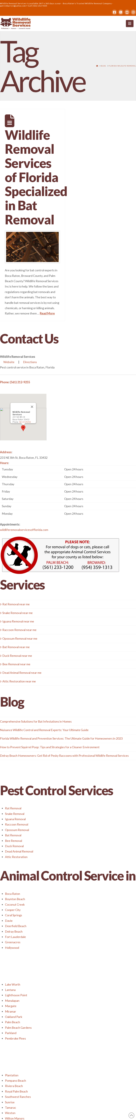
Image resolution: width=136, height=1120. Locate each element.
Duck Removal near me (17, 655)
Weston (10, 1113)
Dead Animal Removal (19, 851)
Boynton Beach (15, 899)
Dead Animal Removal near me (21, 672)
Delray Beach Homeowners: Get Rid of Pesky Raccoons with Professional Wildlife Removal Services (64, 755)
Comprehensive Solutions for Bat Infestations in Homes (36, 721)
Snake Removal (14, 814)
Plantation (11, 1075)
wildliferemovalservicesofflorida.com (24, 530)
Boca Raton (12, 893)
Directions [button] (30, 362)
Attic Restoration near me (19, 681)
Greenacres (12, 942)
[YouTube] (127, 12)
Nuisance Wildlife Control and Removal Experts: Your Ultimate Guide (44, 730)
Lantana (10, 990)
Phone (4, 382)
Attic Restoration (16, 857)
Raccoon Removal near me (19, 630)
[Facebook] (114, 12)
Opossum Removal (17, 830)
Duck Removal (14, 846)
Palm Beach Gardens (18, 1027)
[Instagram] (133, 12)
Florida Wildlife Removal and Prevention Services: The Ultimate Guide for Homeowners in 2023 (61, 738)
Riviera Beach (14, 1086)
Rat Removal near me (16, 604)
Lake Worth (12, 984)
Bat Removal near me (16, 647)
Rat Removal (13, 808)
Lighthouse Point (16, 995)
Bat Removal (13, 835)
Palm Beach (12, 1022)
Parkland (10, 1033)
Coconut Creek (15, 904)
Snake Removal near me (17, 613)
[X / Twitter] (120, 12)
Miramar (10, 1011)
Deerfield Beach (15, 926)
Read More (47, 313)
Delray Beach (14, 931)
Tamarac (10, 1107)
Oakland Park (13, 1017)
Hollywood (12, 947)
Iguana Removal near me (18, 621)
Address (6, 452)
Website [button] (8, 362)
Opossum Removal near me (19, 638)
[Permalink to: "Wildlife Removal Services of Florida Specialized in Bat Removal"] (32, 247)
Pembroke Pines (15, 1038)
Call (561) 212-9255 (37, 6)
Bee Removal (13, 840)
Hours (4, 463)
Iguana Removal (15, 819)
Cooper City (13, 910)
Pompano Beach (15, 1080)
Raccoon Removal (16, 824)
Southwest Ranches (18, 1097)
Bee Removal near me (16, 664)
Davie (9, 920)
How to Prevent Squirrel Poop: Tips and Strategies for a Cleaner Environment (50, 747)
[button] (130, 23)
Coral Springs (13, 915)
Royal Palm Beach (16, 1091)
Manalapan (12, 1000)
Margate (10, 1006)
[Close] (32, 407)
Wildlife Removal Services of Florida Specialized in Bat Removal (36, 177)
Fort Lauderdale (15, 937)
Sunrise (10, 1102)
